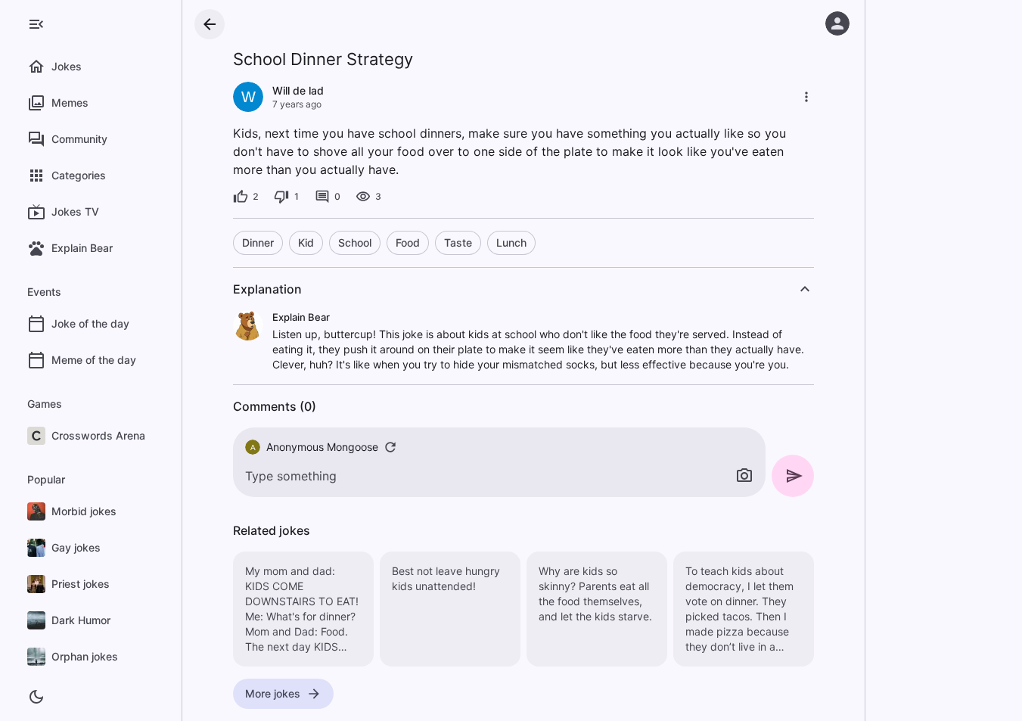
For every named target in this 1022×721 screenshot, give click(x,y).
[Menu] (36, 24)
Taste (458, 242)
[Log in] (837, 23)
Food (408, 242)
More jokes (272, 693)
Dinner (258, 242)
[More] (806, 97)
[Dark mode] (36, 697)
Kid (306, 242)
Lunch (511, 242)
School (354, 242)
